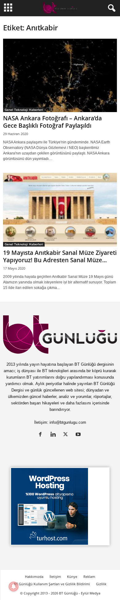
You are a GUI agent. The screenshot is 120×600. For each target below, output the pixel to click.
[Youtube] (79, 435)
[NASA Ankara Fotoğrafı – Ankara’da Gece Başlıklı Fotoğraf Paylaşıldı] (60, 75)
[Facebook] (41, 435)
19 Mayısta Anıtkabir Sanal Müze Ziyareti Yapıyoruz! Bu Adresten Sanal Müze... (60, 256)
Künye (72, 576)
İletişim (55, 576)
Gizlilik (101, 584)
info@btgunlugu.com (68, 422)
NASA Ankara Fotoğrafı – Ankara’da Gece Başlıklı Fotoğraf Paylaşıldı (52, 122)
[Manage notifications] (13, 586)
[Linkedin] (54, 435)
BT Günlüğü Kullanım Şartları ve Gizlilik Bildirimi (52, 584)
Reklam (89, 576)
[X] (67, 435)
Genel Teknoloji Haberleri (24, 109)
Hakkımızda (34, 576)
